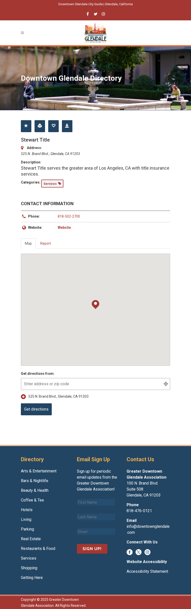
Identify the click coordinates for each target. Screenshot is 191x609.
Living (26, 519)
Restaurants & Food (38, 548)
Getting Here (32, 577)
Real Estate (31, 538)
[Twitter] (139, 551)
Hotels (27, 509)
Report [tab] (45, 243)
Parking (27, 529)
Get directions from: (37, 374)
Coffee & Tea (32, 500)
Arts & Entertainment (38, 471)
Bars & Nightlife (34, 480)
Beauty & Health (34, 490)
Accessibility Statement (147, 571)
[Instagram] (147, 551)
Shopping (29, 568)
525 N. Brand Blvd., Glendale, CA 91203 (58, 396)
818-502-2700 (69, 216)
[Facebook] (130, 551)
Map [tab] (28, 243)
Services (28, 558)
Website (64, 227)
